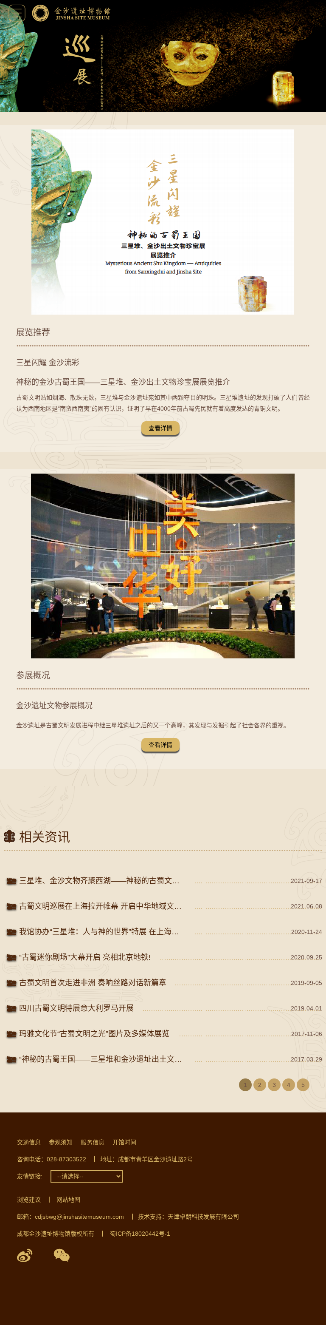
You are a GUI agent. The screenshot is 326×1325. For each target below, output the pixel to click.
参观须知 (61, 1142)
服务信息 (92, 1142)
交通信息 (29, 1142)
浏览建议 (29, 1199)
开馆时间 (124, 1142)
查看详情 (160, 428)
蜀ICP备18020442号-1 (140, 1233)
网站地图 (68, 1199)
